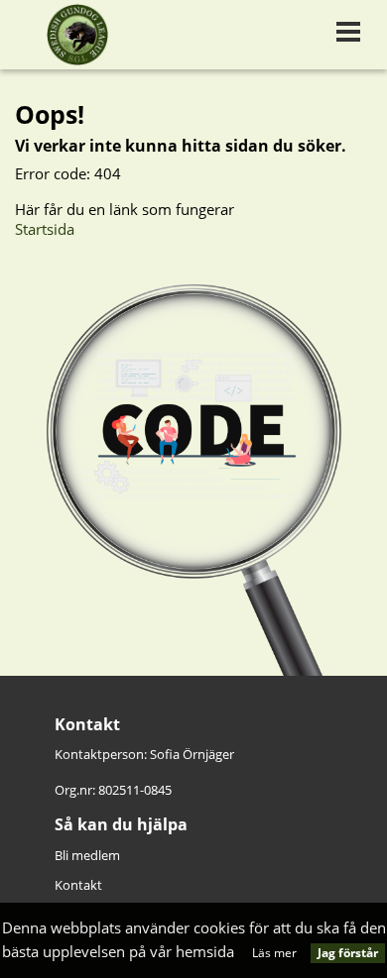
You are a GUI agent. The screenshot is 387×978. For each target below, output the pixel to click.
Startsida (44, 229)
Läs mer (274, 952)
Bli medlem (87, 855)
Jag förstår (348, 952)
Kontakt (78, 885)
